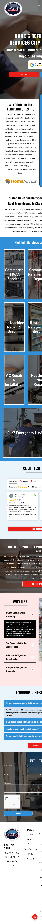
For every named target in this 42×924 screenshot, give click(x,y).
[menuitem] (30, 834)
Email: (6, 774)
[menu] (39, 5)
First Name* (8, 766)
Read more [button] (13, 517)
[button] (24, 481)
